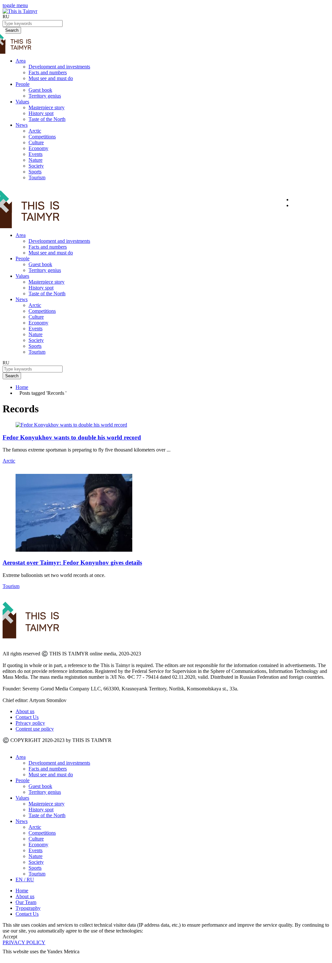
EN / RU (25, 879)
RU (6, 16)
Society (36, 166)
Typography (28, 908)
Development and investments (59, 66)
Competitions (42, 136)
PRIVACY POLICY (24, 942)
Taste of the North (47, 119)
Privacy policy (30, 723)
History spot (41, 113)
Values (22, 101)
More (9, 957)
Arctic (35, 131)
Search (11, 375)
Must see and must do (51, 78)
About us (25, 711)
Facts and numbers (48, 72)
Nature (35, 160)
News (22, 125)
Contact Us (27, 717)
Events (35, 154)
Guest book (40, 90)
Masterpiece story (47, 107)
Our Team (26, 902)
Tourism (37, 177)
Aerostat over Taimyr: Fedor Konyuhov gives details (72, 562)
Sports (35, 171)
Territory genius (45, 96)
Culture (36, 142)
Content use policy (35, 729)
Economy (38, 148)
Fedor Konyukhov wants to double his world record (72, 437)
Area (21, 61)
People (23, 84)
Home (22, 387)
